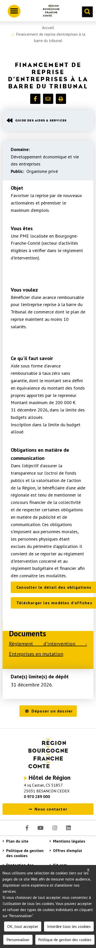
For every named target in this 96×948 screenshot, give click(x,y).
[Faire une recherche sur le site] (87, 11)
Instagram (54, 828)
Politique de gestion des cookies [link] (64, 939)
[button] (35, 99)
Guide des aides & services (41, 120)
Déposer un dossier (52, 710)
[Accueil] (49, 11)
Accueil (48, 27)
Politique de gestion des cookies (25, 853)
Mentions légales (69, 841)
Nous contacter (51, 809)
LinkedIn (68, 828)
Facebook (27, 828)
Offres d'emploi (67, 850)
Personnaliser (17, 939)
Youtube (40, 828)
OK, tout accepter (22, 926)
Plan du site (17, 841)
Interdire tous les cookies (69, 926)
